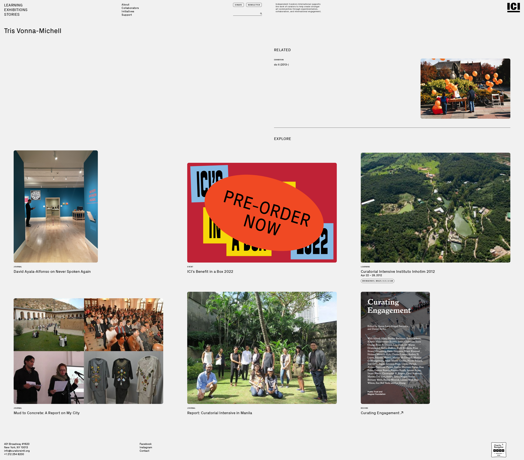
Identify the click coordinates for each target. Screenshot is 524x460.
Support (127, 14)
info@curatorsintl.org (17, 450)
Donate (238, 5)
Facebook (146, 444)
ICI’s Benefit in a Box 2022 (210, 271)
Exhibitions (15, 10)
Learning (13, 5)
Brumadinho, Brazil (377, 281)
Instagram (146, 447)
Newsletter (254, 5)
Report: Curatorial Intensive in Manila (219, 413)
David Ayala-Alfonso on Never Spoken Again (52, 271)
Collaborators (130, 8)
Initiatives (128, 11)
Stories (12, 14)
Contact (144, 450)
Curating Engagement (381, 413)
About (125, 4)
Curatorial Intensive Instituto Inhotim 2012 (398, 271)
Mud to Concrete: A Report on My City (47, 413)
